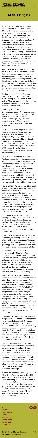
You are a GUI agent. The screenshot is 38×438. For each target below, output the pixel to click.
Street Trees (7, 420)
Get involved (7, 412)
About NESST (7, 417)
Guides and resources (6, 423)
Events (4, 415)
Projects (5, 410)
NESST (4, 407)
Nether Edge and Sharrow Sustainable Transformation (13, 5)
